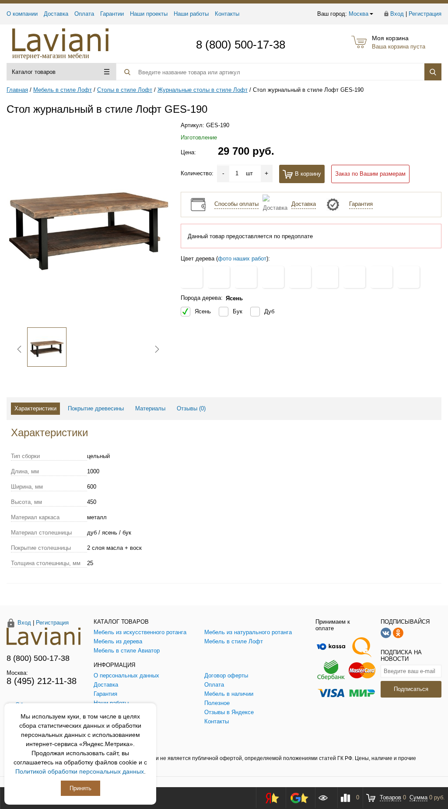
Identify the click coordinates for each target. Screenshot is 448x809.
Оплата (84, 13)
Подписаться (411, 689)
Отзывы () (191, 408)
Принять (80, 788)
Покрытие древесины (96, 408)
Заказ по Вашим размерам (370, 173)
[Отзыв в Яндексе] (269, 797)
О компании (22, 13)
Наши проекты (149, 13)
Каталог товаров (34, 72)
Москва (358, 13)
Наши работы (191, 13)
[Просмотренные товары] (326, 797)
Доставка (56, 13)
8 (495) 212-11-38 (42, 681)
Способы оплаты (236, 204)
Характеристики (35, 408)
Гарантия (361, 204)
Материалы (150, 408)
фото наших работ (242, 258)
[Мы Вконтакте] (386, 632)
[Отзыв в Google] (299, 797)
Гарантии (112, 13)
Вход (397, 13)
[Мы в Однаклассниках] (398, 632)
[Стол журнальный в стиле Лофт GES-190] (88, 222)
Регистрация (425, 13)
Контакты (227, 13)
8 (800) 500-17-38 (240, 44)
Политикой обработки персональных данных (79, 771)
